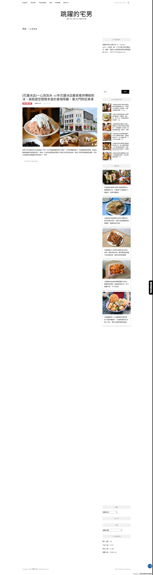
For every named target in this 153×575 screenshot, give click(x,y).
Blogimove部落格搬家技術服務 (142, 574)
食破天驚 (33, 2)
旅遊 (51, 2)
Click (151, 288)
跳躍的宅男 (76, 14)
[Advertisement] (59, 65)
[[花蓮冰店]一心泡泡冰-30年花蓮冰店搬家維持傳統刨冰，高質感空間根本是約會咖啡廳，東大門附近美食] (59, 127)
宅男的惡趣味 (42, 2)
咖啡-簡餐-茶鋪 (27, 103)
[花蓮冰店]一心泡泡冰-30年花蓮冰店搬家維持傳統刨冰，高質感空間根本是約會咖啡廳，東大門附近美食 (58, 97)
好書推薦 (57, 2)
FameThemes (127, 569)
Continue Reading (31, 161)
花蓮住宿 (24, 2)
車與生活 (65, 2)
